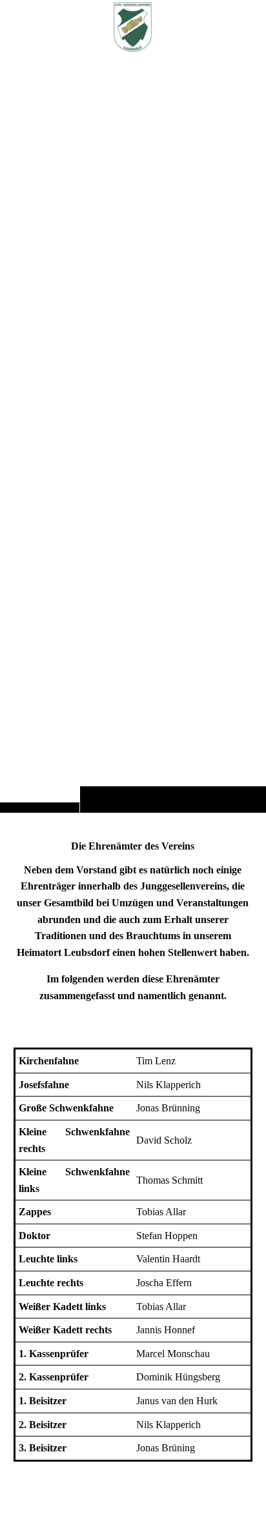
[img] (133, 432)
